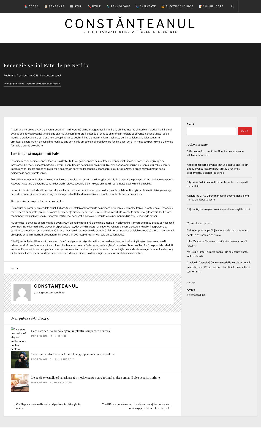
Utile (15, 268)
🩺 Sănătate (146, 6)
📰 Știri (76, 6)
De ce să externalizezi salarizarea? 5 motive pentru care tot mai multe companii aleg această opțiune (95, 377)
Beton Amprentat (197, 230)
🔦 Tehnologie (118, 6)
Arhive (191, 289)
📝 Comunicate (211, 6)
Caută (190, 124)
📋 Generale (54, 6)
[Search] (233, 6)
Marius (191, 251)
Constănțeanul (130, 23)
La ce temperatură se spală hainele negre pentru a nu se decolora (72, 354)
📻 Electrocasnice (177, 6)
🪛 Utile (94, 6)
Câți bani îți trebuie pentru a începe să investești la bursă (218, 209)
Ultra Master (194, 241)
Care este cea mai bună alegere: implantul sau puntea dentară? (71, 331)
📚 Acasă (31, 6)
